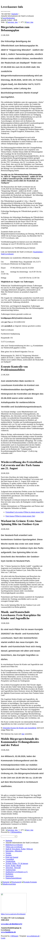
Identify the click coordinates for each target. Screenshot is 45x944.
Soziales (9, 855)
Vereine (8, 853)
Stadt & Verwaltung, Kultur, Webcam (19, 849)
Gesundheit (10, 859)
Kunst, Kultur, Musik (13, 866)
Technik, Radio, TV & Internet (17, 863)
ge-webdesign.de (33, 936)
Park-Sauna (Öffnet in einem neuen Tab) (20, 516)
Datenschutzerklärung (13, 878)
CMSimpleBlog (16, 832)
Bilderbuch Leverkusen (14, 845)
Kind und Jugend (12, 857)
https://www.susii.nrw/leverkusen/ (13, 914)
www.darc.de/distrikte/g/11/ (11, 924)
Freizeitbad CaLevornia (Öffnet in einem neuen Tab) (25, 512)
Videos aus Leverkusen (14, 847)
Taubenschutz (11, 870)
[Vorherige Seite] (12, 22)
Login (3, 938)
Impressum (10, 876)
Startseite (14, 14)
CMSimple (14, 936)
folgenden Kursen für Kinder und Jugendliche (19, 728)
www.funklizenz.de (8, 932)
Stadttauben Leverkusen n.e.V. (17, 872)
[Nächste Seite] (29, 22)
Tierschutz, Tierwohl (13, 868)
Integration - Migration (14, 851)
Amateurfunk (10, 861)
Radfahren (9, 874)
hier (23, 734)
